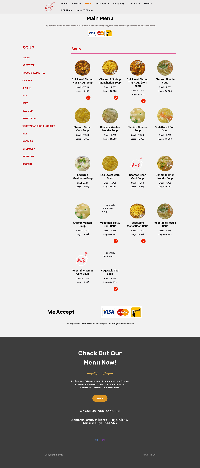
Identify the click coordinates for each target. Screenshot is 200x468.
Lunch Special (102, 3)
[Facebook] (96, 439)
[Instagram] (103, 439)
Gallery (148, 3)
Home (64, 3)
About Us (76, 3)
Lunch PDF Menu (84, 10)
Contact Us (134, 3)
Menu (88, 3)
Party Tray (118, 3)
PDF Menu (66, 10)
